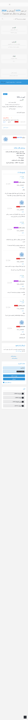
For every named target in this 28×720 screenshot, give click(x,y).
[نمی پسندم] (23, 122)
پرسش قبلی (13, 356)
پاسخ (9, 121)
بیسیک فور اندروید (6, 119)
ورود (20, 351)
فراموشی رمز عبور (20, 371)
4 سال (4, 121)
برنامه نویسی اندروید (11, 82)
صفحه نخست (18, 82)
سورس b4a (21, 157)
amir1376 (19, 137)
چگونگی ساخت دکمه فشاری (18, 160)
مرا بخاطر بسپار (8, 382)
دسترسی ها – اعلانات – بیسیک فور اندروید (15, 162)
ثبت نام (17, 351)
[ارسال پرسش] (25, 717)
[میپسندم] (21, 122)
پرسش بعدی (14, 358)
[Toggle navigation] (9, 4)
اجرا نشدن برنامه (20, 155)
